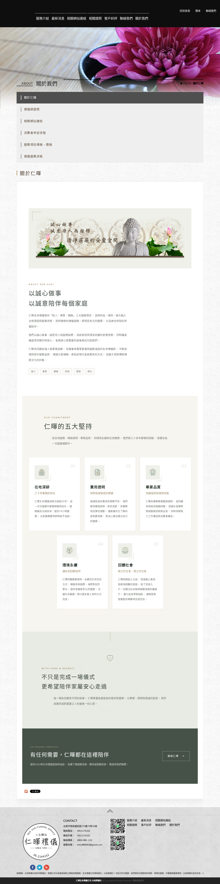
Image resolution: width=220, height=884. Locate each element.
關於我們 (141, 18)
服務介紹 (42, 18)
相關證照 (95, 18)
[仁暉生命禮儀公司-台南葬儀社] (40, 841)
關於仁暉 (30, 98)
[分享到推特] (39, 867)
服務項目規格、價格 (38, 145)
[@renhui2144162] (117, 826)
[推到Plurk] (26, 791)
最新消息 (58, 18)
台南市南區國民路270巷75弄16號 (80, 826)
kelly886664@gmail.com (89, 844)
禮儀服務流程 (33, 156)
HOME (187, 83)
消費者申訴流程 (35, 133)
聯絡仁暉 (173, 756)
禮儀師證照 (32, 109)
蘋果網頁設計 (138, 880)
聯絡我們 (211, 11)
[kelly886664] (117, 843)
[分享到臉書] (32, 867)
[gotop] (110, 810)
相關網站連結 (76, 18)
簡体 (198, 11)
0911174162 (83, 830)
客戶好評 (110, 18)
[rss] (46, 867)
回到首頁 (185, 11)
